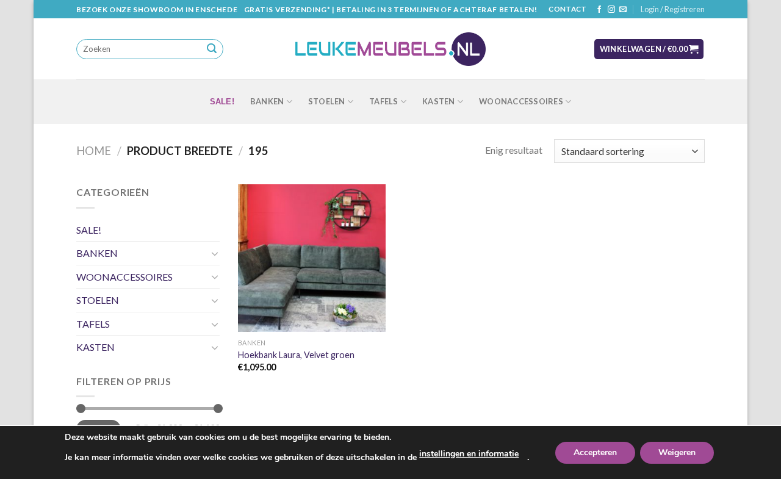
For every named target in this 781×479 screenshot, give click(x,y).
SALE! (222, 101)
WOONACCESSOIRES (521, 101)
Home (93, 150)
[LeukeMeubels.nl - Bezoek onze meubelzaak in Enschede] (390, 49)
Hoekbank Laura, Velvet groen (296, 355)
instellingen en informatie (469, 453)
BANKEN (267, 101)
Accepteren (595, 452)
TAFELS (383, 101)
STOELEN (326, 101)
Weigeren (677, 452)
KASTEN (438, 101)
